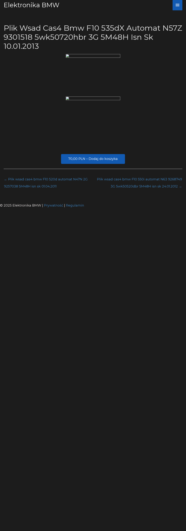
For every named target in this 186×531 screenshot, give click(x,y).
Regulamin (75, 205)
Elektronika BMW (31, 5)
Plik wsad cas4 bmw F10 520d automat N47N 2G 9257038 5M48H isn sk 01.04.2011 (46, 180)
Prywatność (54, 205)
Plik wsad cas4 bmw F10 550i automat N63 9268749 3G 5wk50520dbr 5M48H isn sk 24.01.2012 (139, 180)
